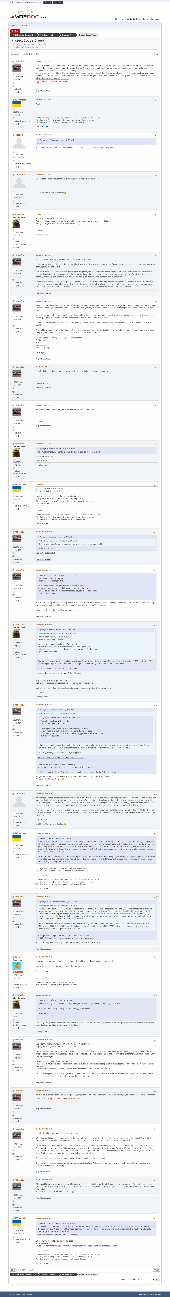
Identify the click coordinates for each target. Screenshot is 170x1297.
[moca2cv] (13, 85)
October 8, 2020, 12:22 (43, 301)
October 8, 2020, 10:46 (43, 174)
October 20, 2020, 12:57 (44, 1218)
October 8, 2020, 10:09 (43, 135)
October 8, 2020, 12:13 (43, 255)
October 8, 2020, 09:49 (43, 61)
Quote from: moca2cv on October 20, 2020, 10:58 (58, 1223)
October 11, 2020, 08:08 (44, 625)
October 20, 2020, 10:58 (44, 1180)
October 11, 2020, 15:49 (44, 793)
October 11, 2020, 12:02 (44, 705)
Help (139, 1294)
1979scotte (20, 99)
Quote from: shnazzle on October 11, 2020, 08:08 (57, 710)
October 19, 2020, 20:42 (44, 1129)
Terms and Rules (148, 1294)
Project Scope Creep (43, 91)
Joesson (19, 134)
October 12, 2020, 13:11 (44, 1090)
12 (36, 54)
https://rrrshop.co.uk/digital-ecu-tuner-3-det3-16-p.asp (58, 673)
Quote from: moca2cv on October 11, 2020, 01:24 (58, 630)
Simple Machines (26, 1294)
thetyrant (20, 174)
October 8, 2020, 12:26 (43, 367)
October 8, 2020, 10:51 (43, 214)
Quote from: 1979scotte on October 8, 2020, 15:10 (58, 575)
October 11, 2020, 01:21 (44, 532)
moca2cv (19, 61)
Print (156, 54)
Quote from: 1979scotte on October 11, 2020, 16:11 (58, 902)
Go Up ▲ (158, 1294)
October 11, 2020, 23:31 (44, 897)
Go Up (13, 1270)
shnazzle (19, 214)
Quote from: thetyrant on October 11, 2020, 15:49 (58, 838)
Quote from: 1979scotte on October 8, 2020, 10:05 (58, 140)
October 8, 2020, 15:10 (43, 484)
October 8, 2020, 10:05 (43, 100)
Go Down (14, 54)
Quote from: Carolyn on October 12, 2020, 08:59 (57, 1000)
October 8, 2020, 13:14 (43, 405)
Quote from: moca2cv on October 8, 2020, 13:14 (57, 449)
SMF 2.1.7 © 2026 (14, 1294)
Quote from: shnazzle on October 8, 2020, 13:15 (57, 537)
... (34, 54)
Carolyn (19, 956)
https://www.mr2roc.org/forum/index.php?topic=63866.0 (56, 985)
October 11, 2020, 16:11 (44, 833)
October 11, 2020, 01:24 (44, 570)
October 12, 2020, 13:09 (44, 1040)
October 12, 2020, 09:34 (44, 995)
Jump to (124, 1279)
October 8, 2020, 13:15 (43, 444)
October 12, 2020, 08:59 (44, 957)
